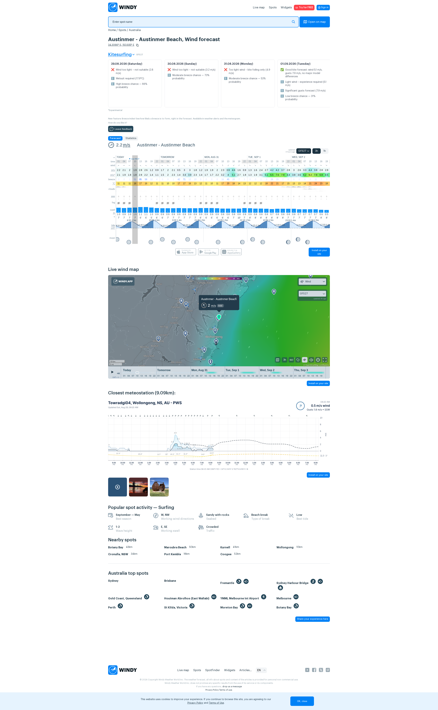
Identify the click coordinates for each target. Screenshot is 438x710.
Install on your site (319, 252)
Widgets (286, 7)
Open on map (317, 22)
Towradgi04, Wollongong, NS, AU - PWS (145, 403)
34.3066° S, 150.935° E (121, 45)
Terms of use (225, 690)
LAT (113, 228)
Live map (259, 7)
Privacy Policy (212, 690)
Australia (135, 30)
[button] (137, 45)
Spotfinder (212, 670)
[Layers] (277, 360)
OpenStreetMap (312, 365)
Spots (273, 7)
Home (112, 30)
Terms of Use (216, 703)
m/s (126, 144)
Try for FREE (306, 7)
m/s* (112, 175)
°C (114, 183)
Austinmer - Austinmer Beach (166, 144)
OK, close (302, 701)
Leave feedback (123, 129)
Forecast (115, 138)
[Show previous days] (118, 373)
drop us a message (232, 687)
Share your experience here (312, 619)
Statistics (131, 138)
